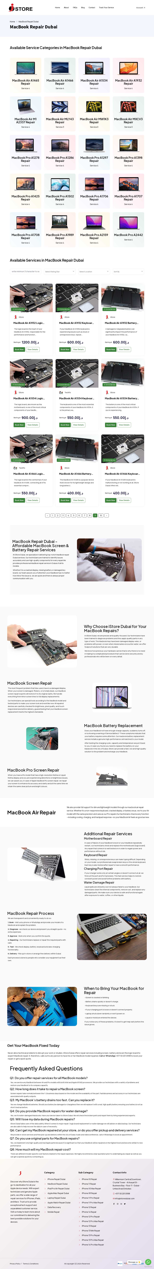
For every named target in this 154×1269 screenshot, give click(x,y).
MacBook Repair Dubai (57, 1184)
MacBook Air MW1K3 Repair (94, 120)
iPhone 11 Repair (89, 1184)
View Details (33, 349)
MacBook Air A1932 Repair (128, 82)
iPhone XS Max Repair (91, 1188)
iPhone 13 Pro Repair (91, 1235)
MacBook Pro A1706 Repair (94, 197)
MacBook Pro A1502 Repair (60, 197)
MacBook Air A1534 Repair (94, 82)
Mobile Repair (54, 1212)
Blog (83, 7)
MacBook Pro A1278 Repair (25, 159)
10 (101, 515)
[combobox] (60, 272)
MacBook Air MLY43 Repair (60, 120)
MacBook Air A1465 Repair (25, 82)
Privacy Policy (15, 1264)
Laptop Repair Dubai (57, 1198)
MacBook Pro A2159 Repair (94, 236)
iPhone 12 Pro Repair (91, 1216)
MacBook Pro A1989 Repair (60, 236)
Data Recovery (54, 1207)
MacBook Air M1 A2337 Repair (26, 120)
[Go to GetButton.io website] (148, 1266)
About (66, 7)
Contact (92, 7)
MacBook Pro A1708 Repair (26, 236)
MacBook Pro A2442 (128, 235)
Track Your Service (106, 7)
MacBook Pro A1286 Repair (60, 159)
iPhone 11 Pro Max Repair (92, 1202)
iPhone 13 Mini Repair (91, 1230)
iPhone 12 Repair (89, 1207)
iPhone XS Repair (89, 1179)
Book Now (19, 349)
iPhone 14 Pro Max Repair (93, 1244)
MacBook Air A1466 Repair (59, 82)
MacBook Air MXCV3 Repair (128, 120)
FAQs (75, 7)
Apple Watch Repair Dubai (59, 1202)
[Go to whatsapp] (148, 1262)
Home (57, 7)
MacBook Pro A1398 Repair (128, 159)
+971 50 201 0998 (122, 1193)
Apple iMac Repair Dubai (58, 1193)
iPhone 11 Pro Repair (90, 1198)
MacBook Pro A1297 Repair (94, 159)
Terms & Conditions (30, 1264)
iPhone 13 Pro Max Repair (93, 1240)
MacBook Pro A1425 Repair (26, 197)
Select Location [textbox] (86, 271)
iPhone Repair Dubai (56, 1179)
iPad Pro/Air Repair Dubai (58, 1188)
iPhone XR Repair (89, 1193)
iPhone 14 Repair (89, 1212)
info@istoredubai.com (125, 1198)
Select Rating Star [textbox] (52, 271)
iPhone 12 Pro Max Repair (93, 1221)
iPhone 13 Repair (89, 1226)
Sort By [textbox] (116, 271)
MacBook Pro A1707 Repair (128, 197)
